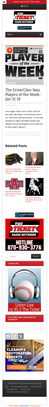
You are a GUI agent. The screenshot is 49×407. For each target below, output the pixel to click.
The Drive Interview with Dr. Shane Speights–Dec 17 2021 (33, 170)
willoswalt (18, 103)
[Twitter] (27, 6)
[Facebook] (22, 6)
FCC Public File (36, 386)
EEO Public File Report (19, 386)
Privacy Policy (12, 389)
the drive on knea (33, 135)
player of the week (17, 135)
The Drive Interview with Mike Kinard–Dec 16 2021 (33, 199)
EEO (6, 386)
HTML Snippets (14, 406)
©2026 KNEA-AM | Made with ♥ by (21, 383)
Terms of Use (25, 389)
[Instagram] (24, 6)
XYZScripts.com (34, 406)
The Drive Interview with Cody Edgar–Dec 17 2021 (13, 171)
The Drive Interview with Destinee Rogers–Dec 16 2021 (14, 193)
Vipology (38, 383)
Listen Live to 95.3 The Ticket (26, 1)
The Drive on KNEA (20, 133)
